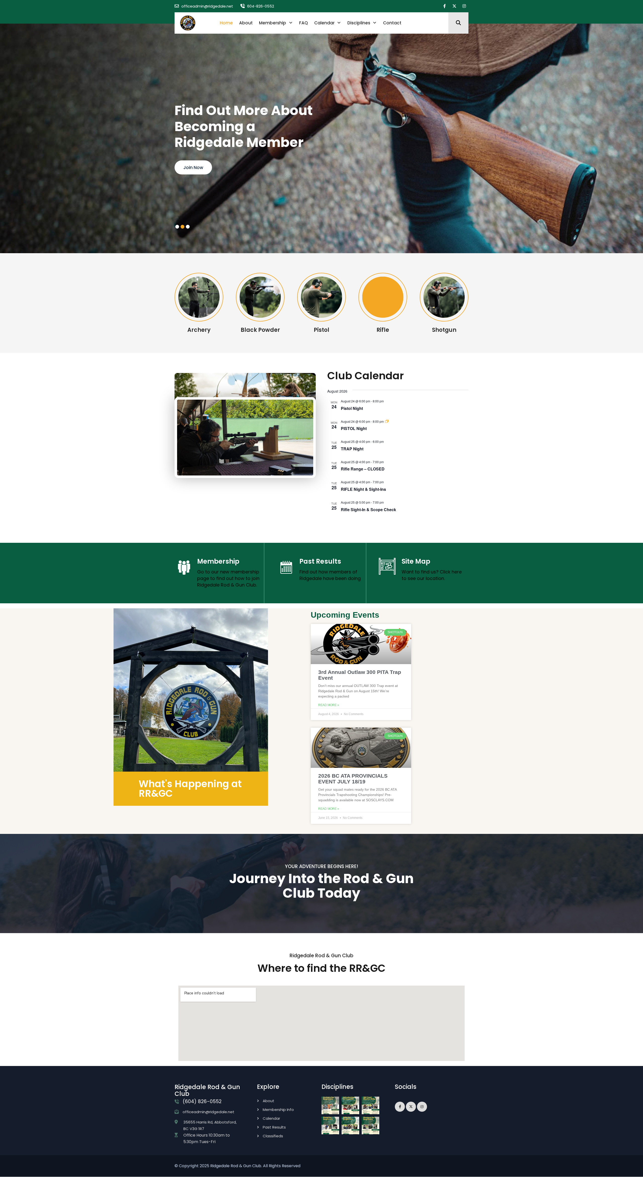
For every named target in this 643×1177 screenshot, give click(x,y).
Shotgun (444, 330)
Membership (272, 23)
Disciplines (358, 23)
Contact (392, 23)
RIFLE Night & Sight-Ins (363, 489)
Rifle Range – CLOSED (363, 469)
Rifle (383, 330)
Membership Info (278, 1109)
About (246, 23)
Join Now (193, 168)
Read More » (328, 705)
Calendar (324, 23)
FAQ (303, 23)
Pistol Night (352, 408)
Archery (198, 330)
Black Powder (260, 330)
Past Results (320, 561)
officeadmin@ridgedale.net (207, 6)
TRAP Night (352, 449)
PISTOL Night (354, 428)
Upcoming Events (345, 614)
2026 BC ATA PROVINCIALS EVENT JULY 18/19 (353, 778)
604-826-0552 (260, 6)
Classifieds (273, 1136)
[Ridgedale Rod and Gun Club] (188, 23)
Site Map (416, 561)
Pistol (321, 330)
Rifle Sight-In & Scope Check (368, 509)
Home (226, 23)
